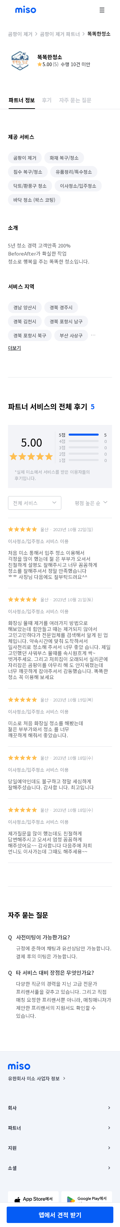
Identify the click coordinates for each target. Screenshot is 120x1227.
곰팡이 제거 (20, 33)
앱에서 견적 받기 (60, 1214)
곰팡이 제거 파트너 (60, 33)
